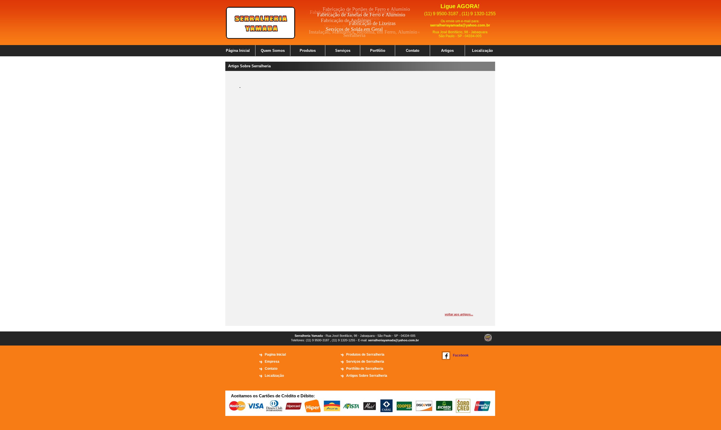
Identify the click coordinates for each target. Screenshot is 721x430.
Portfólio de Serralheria (364, 369)
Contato (412, 50)
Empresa (272, 362)
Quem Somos (273, 50)
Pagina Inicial (275, 355)
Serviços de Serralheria (365, 362)
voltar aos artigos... (459, 314)
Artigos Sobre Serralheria (366, 376)
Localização (482, 50)
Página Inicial (238, 50)
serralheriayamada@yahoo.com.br (460, 25)
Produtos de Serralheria (365, 355)
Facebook (461, 355)
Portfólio (377, 50)
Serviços (342, 50)
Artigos (447, 50)
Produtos (308, 50)
